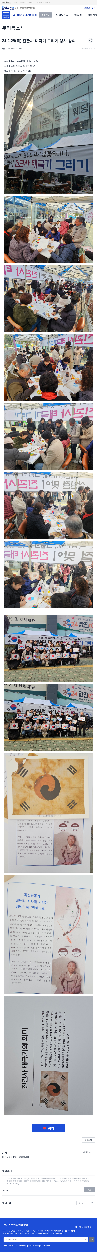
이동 (91, 1239)
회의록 (78, 15)
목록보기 (88, 1140)
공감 (51, 1128)
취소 (89, 1189)
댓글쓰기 (7, 1170)
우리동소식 (62, 15)
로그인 (87, 7)
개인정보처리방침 (83, 1227)
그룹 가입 (45, 15)
